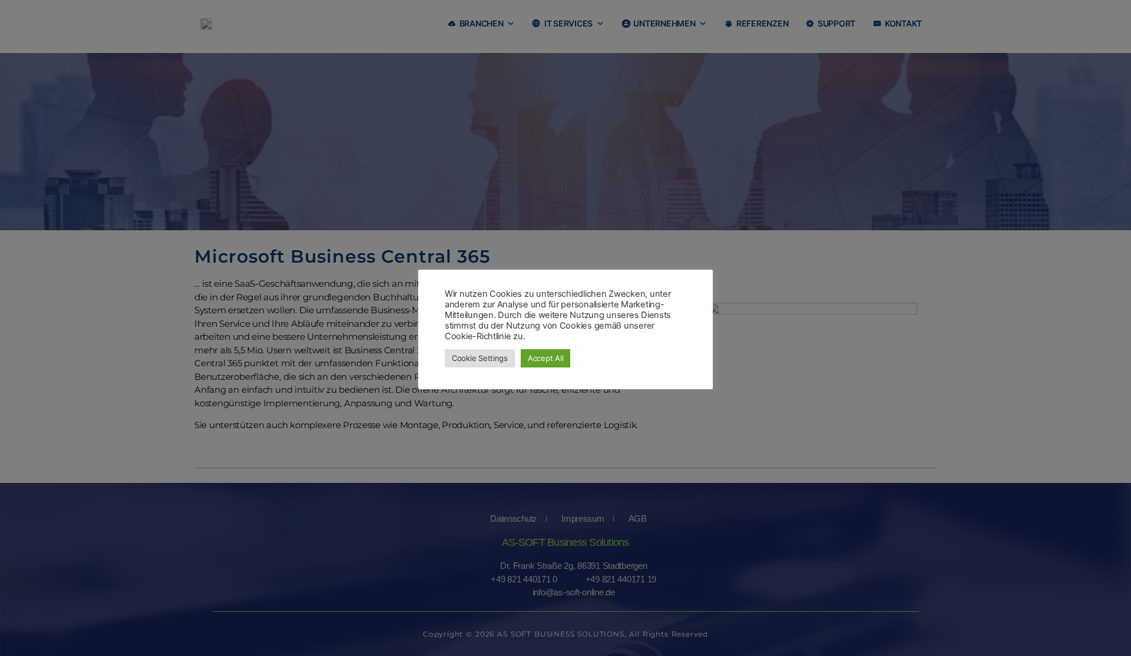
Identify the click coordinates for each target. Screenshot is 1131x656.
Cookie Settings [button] (480, 358)
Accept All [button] (545, 358)
